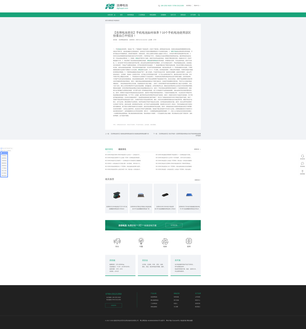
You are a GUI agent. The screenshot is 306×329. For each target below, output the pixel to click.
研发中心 (197, 300)
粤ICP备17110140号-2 (173, 320)
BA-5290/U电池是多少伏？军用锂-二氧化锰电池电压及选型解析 (174, 166)
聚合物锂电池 (154, 300)
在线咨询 (113, 305)
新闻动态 (183, 14)
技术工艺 (173, 14)
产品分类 (153, 293)
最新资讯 (122, 149)
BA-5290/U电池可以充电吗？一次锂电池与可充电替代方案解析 (123, 160)
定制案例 (163, 14)
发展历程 (197, 303)
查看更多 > (198, 180)
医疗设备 (176, 300)
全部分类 (111, 14)
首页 (121, 14)
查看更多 (196, 149)
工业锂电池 (141, 14)
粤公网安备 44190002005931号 (150, 320)
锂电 (137, 58)
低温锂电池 (154, 297)
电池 (119, 49)
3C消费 (176, 306)
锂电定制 (177, 293)
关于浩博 (193, 14)
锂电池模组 (153, 14)
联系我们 (188, 5)
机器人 (176, 303)
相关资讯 (109, 149)
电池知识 (116, 20)
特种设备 (176, 297)
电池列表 (183, 320)
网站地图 (190, 320)
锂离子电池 (174, 51)
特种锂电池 (130, 14)
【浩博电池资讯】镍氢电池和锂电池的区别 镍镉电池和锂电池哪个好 (129, 133)
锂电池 (149, 60)
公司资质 (197, 297)
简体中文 (196, 5)
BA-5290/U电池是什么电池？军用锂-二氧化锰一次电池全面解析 (174, 160)
